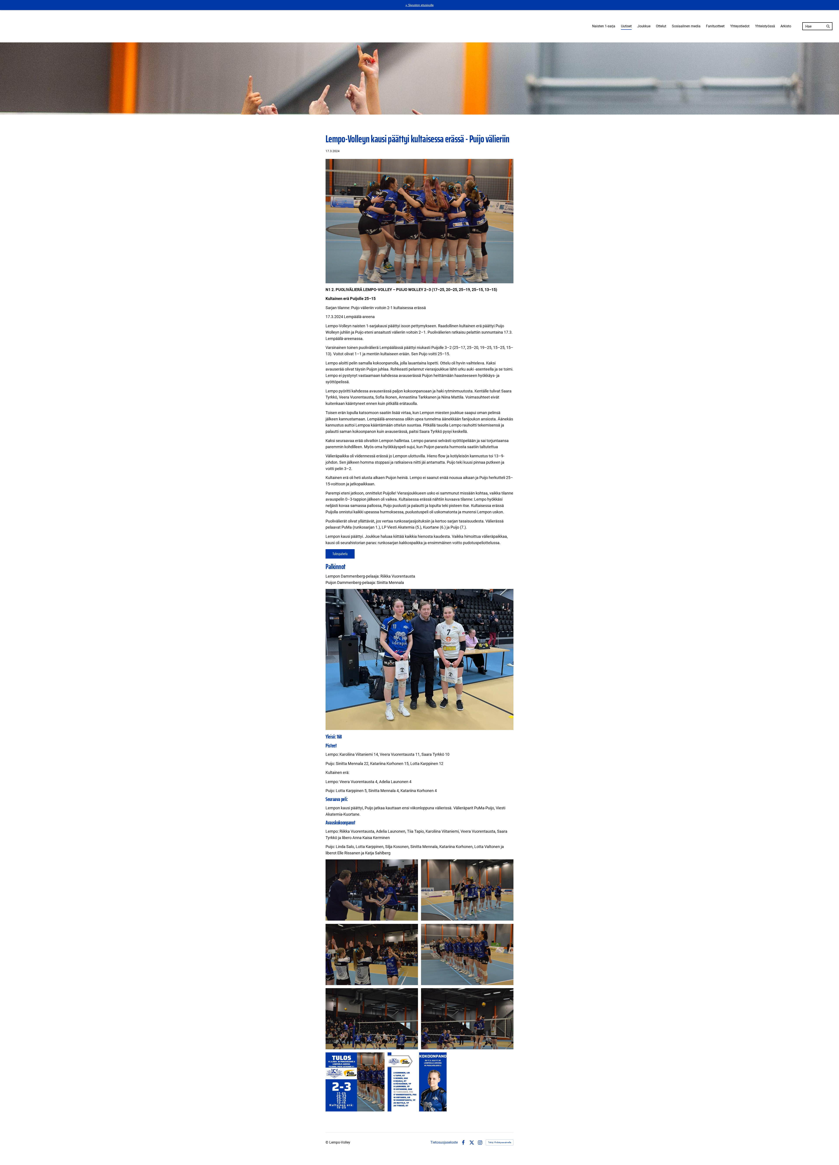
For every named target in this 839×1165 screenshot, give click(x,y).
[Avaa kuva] (372, 890)
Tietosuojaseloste (444, 1142)
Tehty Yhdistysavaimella (499, 1142)
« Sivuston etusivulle (420, 5)
